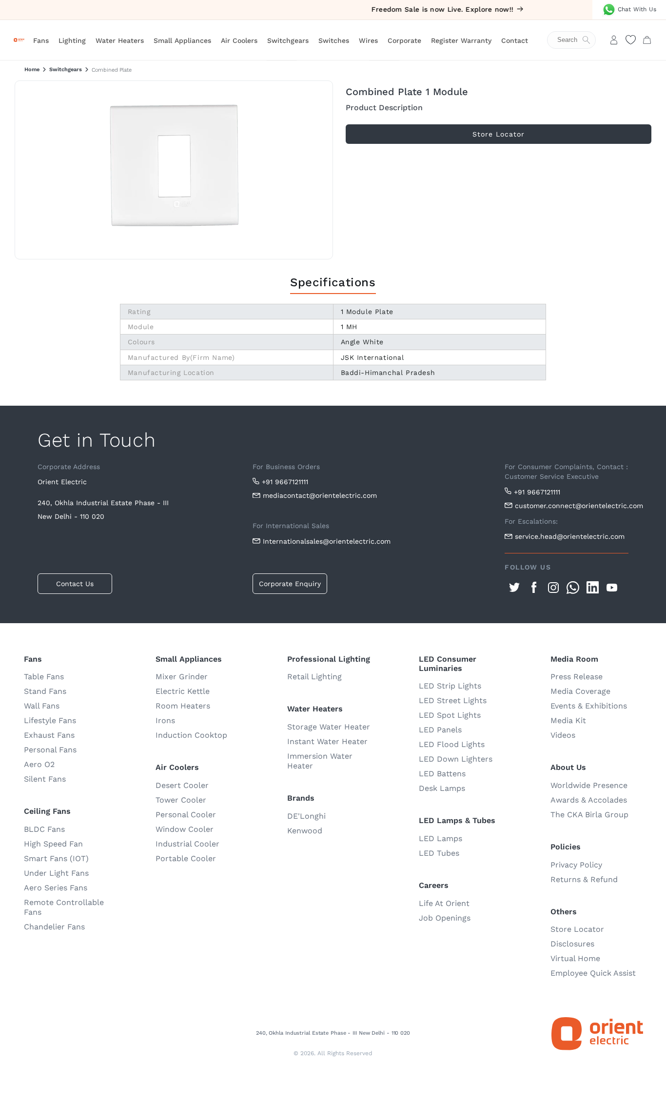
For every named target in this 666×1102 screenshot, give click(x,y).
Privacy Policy (576, 864)
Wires (368, 40)
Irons (165, 720)
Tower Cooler (181, 800)
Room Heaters (183, 705)
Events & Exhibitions (588, 705)
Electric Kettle (183, 691)
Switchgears (288, 40)
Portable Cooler (186, 858)
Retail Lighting (314, 676)
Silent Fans (45, 779)
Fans (41, 40)
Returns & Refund (584, 879)
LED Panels (440, 729)
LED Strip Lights (450, 685)
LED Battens (442, 773)
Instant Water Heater (327, 741)
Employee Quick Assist (593, 973)
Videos (562, 735)
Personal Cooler (186, 814)
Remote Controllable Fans (64, 907)
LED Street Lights (453, 700)
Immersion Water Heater (320, 760)
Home (31, 69)
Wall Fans (41, 705)
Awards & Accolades (588, 800)
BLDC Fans (44, 829)
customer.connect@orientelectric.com (571, 506)
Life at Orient (444, 903)
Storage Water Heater (328, 726)
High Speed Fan (53, 843)
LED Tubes (439, 853)
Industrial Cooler (187, 843)
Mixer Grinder (182, 676)
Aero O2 (39, 764)
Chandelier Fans (54, 926)
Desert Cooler (182, 785)
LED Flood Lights (452, 744)
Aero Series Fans (55, 887)
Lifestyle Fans (50, 720)
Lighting (72, 40)
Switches (333, 40)
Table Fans (44, 676)
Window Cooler (185, 829)
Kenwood (304, 830)
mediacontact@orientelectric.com (320, 495)
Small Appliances (182, 40)
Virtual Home (575, 958)
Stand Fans (45, 691)
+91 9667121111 (285, 482)
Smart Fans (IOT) (56, 858)
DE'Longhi (306, 816)
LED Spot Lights (450, 715)
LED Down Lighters (455, 759)
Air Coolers (239, 40)
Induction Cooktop (191, 735)
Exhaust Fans (49, 735)
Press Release (576, 676)
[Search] (576, 40)
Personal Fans (50, 749)
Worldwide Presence (588, 785)
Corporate (404, 40)
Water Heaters (120, 40)
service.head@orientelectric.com (570, 536)
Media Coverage (580, 691)
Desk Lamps (442, 788)
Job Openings (444, 918)
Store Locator (577, 929)
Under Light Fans (56, 873)
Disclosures (572, 943)
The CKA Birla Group (589, 814)
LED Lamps (440, 838)
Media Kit (568, 720)
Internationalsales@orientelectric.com (327, 541)
